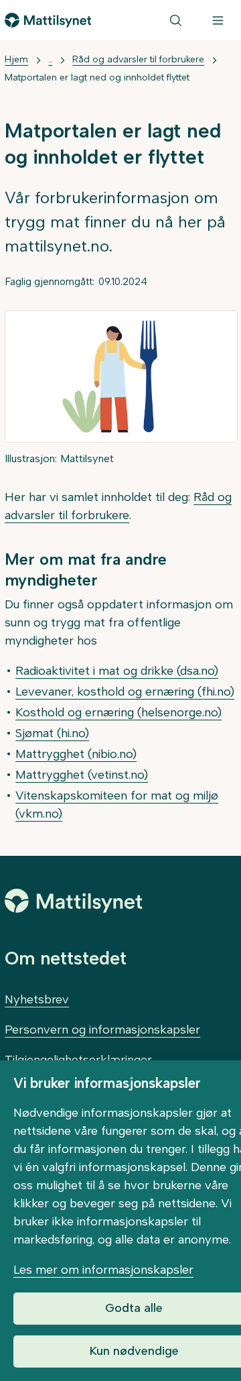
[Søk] (175, 20)
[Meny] (217, 20)
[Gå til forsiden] (48, 20)
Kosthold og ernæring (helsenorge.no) (118, 712)
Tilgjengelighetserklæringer (78, 1059)
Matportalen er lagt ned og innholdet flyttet (97, 77)
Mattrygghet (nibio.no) (76, 754)
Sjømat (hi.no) (52, 733)
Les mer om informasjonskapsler (103, 1269)
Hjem (16, 59)
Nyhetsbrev (37, 999)
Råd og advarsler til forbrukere (138, 59)
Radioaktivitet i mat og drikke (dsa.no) (116, 670)
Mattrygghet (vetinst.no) (81, 774)
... (50, 59)
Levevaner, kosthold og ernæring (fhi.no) (124, 691)
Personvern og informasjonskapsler (102, 1029)
